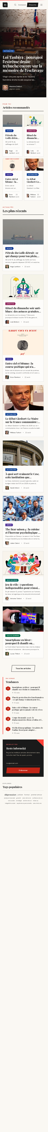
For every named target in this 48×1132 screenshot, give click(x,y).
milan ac (35, 801)
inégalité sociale (10, 803)
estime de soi (27, 801)
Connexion (22, 5)
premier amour (36, 795)
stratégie (19, 801)
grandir (18, 798)
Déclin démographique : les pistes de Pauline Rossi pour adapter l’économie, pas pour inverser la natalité (27, 729)
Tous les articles (23, 668)
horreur (27, 795)
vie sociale (11, 801)
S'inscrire (32, 5)
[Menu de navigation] (41, 5)
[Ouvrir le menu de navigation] (15, 5)
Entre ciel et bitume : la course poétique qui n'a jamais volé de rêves (27, 708)
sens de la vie (26, 798)
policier (20, 795)
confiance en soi (37, 798)
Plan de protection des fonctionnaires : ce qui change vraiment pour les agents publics (28, 698)
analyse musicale (9, 798)
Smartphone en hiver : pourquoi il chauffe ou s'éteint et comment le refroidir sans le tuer (26, 688)
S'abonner (23, 770)
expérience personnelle (24, 803)
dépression (10, 794)
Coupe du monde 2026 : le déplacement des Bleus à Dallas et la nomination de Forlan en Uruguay (27, 719)
